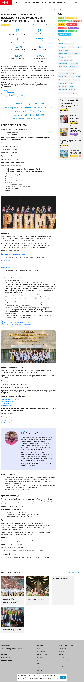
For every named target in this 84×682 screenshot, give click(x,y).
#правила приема (16, 25)
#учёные (72, 73)
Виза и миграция (65, 21)
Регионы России (63, 648)
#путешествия (63, 86)
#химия (78, 76)
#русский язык (69, 44)
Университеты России (39, 2)
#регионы (72, 89)
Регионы (62, 31)
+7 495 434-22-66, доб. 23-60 (11, 399)
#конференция (63, 83)
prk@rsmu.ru (5, 422)
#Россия (72, 83)
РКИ (61, 18)
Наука (61, 24)
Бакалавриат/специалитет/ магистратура (15, 254)
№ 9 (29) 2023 (47, 25)
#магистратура (37, 25)
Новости (18, 2)
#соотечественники (64, 53)
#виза (69, 57)
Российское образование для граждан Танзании (75, 130)
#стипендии (76, 53)
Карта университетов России (57, 2)
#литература (62, 47)
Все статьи (40, 645)
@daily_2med (13, 94)
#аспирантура (74, 66)
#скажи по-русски (71, 93)
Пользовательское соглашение (67, 663)
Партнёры (61, 657)
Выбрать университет (72, 573)
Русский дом (73, 27)
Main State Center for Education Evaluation (16, 325)
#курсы (79, 47)
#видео (72, 86)
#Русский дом (63, 89)
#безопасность (63, 63)
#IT (70, 80)
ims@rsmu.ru (6, 403)
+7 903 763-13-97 (7, 401)
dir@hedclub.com (7, 660)
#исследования (63, 73)
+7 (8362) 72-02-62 (7, 657)
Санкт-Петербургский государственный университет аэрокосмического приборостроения (69, 106)
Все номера (61, 651)
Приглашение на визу (9, 321)
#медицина (76, 80)
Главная (3, 9)
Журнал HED (26, 2)
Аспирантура (5, 261)
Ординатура (5, 267)
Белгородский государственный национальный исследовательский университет (76, 118)
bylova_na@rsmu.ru (8, 405)
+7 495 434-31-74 (7, 420)
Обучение (77, 21)
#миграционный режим (66, 60)
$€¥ (59, 672)
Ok (63, 677)
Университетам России (65, 660)
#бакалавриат (27, 25)
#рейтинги (62, 70)
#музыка (61, 93)
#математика (62, 80)
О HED (60, 669)
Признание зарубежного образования (15, 323)
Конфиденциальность (64, 666)
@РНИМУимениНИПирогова (18, 96)
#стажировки (62, 76)
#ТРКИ (61, 44)
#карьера (70, 70)
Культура (72, 31)
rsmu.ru (4, 90)
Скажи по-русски (64, 34)
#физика (71, 76)
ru (77, 2)
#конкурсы (62, 57)
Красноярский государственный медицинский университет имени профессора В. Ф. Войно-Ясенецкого (70, 141)
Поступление (20, 9)
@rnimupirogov (10, 92)
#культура (71, 47)
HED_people (71, 24)
